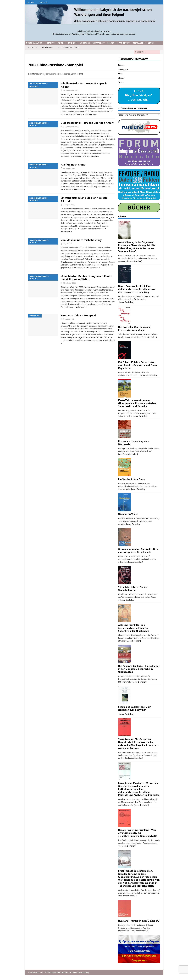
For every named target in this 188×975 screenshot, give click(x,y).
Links (151, 43)
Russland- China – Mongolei (78, 315)
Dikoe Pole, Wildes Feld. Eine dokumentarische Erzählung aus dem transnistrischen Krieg (136, 289)
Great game (123, 69)
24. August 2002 (69, 168)
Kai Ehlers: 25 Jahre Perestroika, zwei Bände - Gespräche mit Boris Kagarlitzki (137, 365)
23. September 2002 (70, 90)
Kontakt (30, 2)
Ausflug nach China (73, 164)
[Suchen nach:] (147, 52)
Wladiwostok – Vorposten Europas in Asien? (84, 85)
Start (50, 43)
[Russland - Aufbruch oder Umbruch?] (139, 909)
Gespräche (97, 43)
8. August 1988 (68, 319)
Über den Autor (34, 43)
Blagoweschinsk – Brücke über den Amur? (87, 122)
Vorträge (85, 43)
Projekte (123, 43)
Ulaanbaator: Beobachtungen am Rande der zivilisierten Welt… (86, 277)
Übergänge (137, 43)
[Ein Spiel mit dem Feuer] (139, 467)
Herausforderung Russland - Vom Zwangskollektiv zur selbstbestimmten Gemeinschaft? (137, 832)
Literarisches (47, 47)
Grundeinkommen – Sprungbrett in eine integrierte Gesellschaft (138, 550)
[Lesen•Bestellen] (134, 261)
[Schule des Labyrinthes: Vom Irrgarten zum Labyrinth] (139, 695)
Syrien (120, 82)
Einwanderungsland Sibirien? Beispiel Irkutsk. (84, 199)
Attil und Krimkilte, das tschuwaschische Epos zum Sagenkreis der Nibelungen (133, 627)
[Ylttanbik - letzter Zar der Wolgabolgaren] (139, 575)
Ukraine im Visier (128, 514)
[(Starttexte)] (43, 325)
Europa (121, 65)
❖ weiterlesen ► (90, 114)
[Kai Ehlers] (94, 23)
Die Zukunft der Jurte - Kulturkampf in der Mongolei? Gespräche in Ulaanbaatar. (138, 668)
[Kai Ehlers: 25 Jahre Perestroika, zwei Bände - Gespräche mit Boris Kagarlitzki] (139, 350)
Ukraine (121, 78)
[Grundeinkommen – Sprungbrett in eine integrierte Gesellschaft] (139, 537)
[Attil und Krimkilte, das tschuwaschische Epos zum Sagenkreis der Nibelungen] (139, 613)
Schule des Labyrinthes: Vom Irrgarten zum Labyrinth (134, 708)
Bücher (71, 43)
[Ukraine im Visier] (139, 502)
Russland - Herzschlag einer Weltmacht (134, 443)
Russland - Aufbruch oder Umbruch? (138, 920)
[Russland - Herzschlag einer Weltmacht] (139, 429)
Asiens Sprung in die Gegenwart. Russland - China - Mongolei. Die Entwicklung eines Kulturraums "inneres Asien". (136, 247)
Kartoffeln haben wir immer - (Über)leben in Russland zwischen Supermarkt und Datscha (137, 403)
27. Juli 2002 (67, 243)
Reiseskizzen (32, 47)
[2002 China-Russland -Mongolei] (43, 93)
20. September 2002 (70, 126)
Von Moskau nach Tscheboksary (81, 240)
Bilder (110, 43)
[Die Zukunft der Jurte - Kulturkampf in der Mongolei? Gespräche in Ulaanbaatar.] (139, 654)
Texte (60, 43)
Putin (120, 73)
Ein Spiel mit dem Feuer (131, 479)
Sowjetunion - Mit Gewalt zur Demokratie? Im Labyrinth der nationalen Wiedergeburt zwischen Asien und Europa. (138, 744)
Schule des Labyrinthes (67, 47)
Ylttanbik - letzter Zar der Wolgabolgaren (133, 588)
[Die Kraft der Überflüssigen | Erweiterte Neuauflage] (139, 315)
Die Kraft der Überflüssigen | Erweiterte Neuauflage (135, 328)
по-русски (43, 2)
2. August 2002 (68, 205)
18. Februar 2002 (69, 283)
